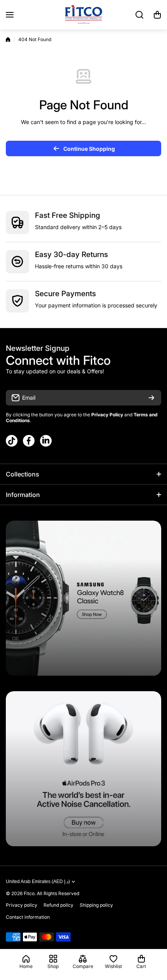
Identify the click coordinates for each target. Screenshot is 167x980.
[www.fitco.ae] (83, 14)
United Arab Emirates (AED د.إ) (38, 881)
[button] (157, 15)
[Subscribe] (151, 397)
